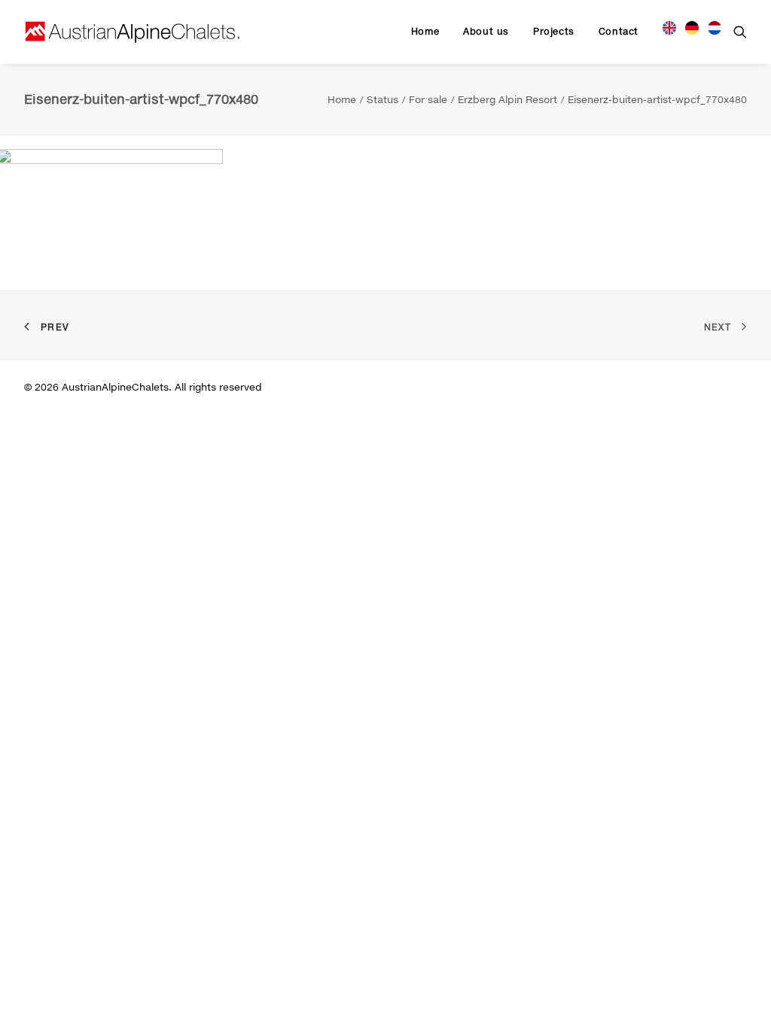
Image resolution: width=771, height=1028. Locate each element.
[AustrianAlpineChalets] (132, 31)
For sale (428, 99)
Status (382, 99)
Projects (553, 31)
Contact (618, 31)
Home (425, 31)
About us (486, 31)
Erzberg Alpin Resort (507, 99)
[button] (740, 31)
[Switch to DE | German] (692, 25)
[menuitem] (425, 31)
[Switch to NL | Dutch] (709, 25)
